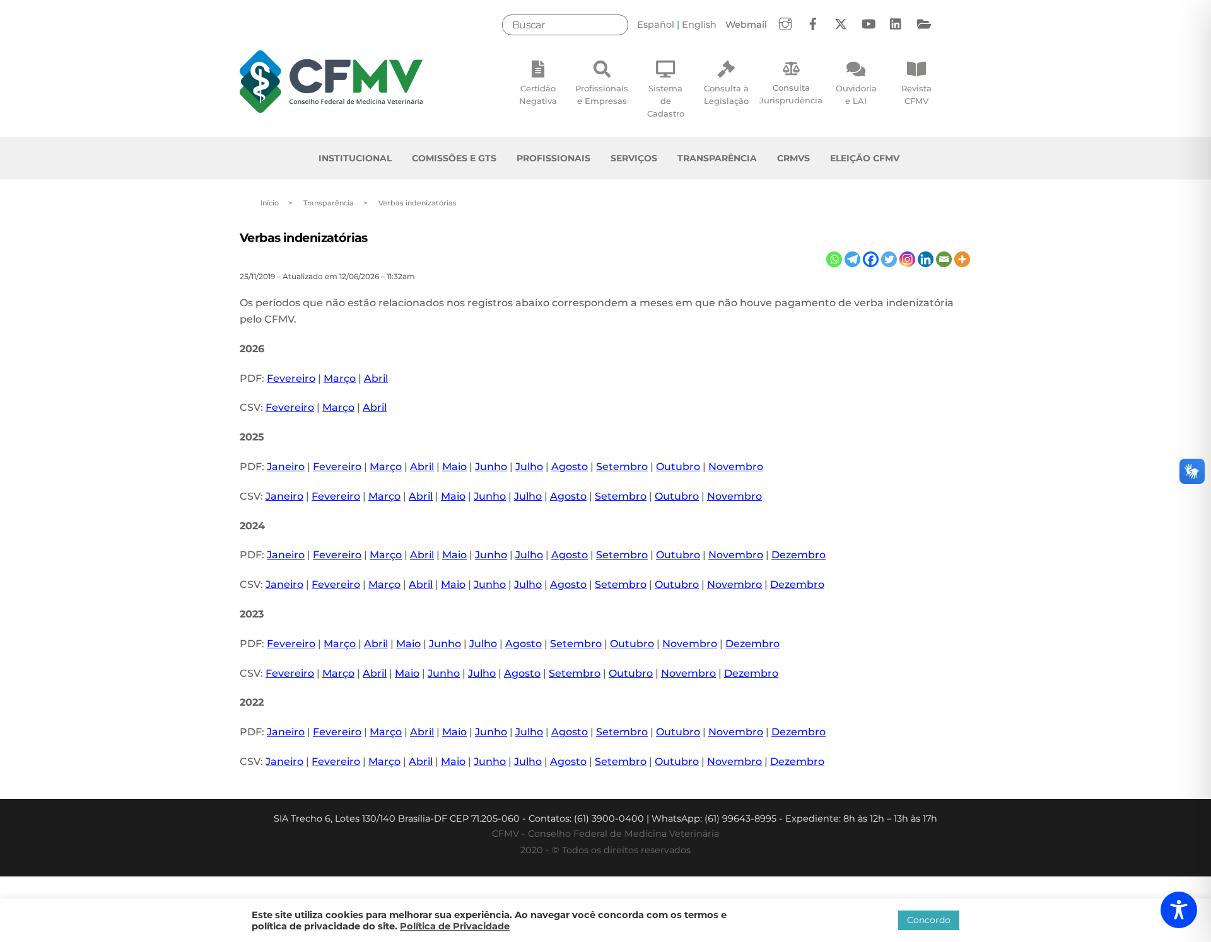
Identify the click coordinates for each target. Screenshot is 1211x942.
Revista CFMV (916, 94)
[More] (962, 259)
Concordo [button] (929, 920)
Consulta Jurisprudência (790, 94)
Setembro (622, 467)
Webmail (746, 24)
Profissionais (553, 158)
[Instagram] (907, 259)
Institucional (355, 158)
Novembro (735, 467)
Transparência (717, 158)
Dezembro (798, 555)
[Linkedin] (925, 259)
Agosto (569, 467)
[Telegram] (852, 259)
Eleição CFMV (864, 158)
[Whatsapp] (834, 259)
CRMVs (793, 158)
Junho (491, 467)
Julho (529, 467)
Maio (454, 467)
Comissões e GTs (454, 158)
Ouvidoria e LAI (856, 94)
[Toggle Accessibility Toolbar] (1178, 909)
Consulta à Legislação (726, 94)
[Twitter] (889, 259)
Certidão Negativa (538, 94)
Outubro (678, 467)
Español (655, 24)
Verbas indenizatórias (304, 237)
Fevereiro (291, 378)
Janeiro (286, 467)
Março (340, 378)
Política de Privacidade (455, 926)
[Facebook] (871, 259)
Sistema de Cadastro (665, 100)
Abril (376, 378)
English (699, 24)
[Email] (944, 259)
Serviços (634, 158)
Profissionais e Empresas (601, 94)
